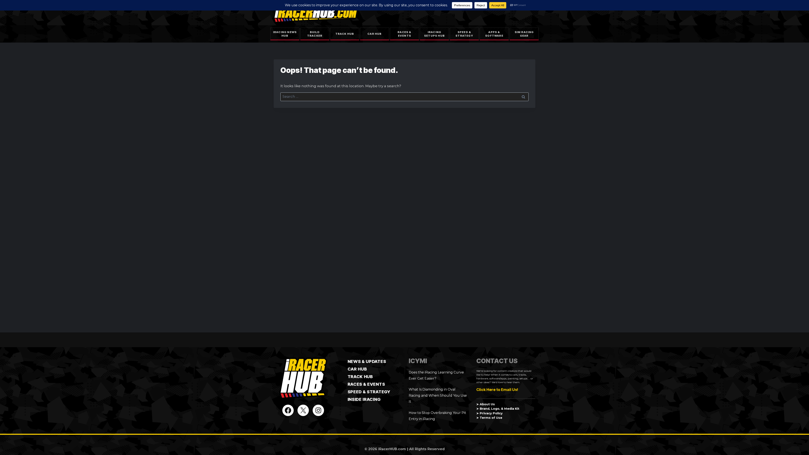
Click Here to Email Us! (497, 389)
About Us (487, 404)
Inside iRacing (364, 399)
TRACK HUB (360, 376)
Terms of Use (491, 418)
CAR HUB (357, 369)
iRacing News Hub (285, 33)
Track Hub (344, 33)
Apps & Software (494, 33)
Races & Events (404, 33)
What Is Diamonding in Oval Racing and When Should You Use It (438, 395)
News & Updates (367, 361)
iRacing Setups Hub (434, 33)
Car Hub (374, 33)
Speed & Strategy (464, 33)
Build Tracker (314, 33)
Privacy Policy (491, 413)
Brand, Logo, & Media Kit (499, 409)
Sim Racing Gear (524, 33)
